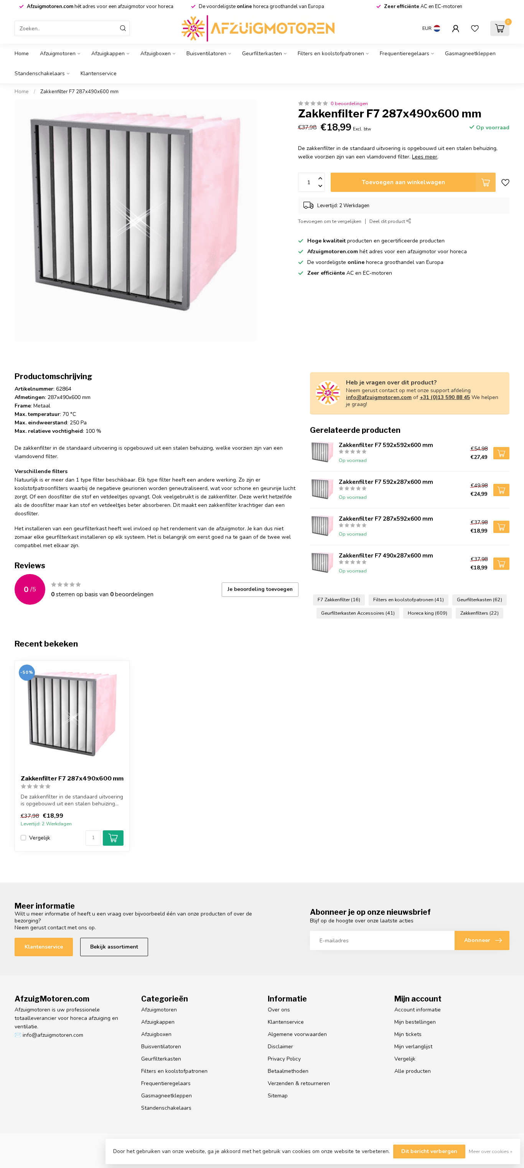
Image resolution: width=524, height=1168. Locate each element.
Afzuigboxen (155, 53)
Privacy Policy (284, 1058)
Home (22, 53)
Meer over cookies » (490, 1151)
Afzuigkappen (108, 53)
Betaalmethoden (288, 1071)
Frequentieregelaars (404, 53)
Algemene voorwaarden (297, 1034)
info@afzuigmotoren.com (379, 397)
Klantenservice (99, 73)
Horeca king (427, 613)
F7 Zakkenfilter (339, 599)
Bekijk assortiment (114, 946)
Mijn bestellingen (415, 1022)
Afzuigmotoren (58, 53)
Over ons (279, 1009)
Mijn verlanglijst (413, 1046)
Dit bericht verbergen (429, 1151)
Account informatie (417, 1009)
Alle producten (412, 1071)
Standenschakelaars (40, 73)
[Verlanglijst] (475, 28)
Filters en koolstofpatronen (331, 53)
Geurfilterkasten (262, 53)
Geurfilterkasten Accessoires (358, 613)
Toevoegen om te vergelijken (329, 221)
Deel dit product (387, 221)
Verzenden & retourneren (299, 1083)
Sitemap (278, 1095)
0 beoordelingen (349, 103)
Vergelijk (39, 838)
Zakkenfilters (479, 613)
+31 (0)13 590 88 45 (445, 397)
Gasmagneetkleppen (470, 53)
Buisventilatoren (206, 53)
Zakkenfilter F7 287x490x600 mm (79, 91)
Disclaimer (280, 1046)
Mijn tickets (408, 1034)
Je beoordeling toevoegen (260, 589)
